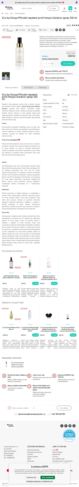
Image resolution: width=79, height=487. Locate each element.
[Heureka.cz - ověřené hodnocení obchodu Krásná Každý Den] (69, 441)
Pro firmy (55, 456)
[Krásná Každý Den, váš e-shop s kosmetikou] (2, 13)
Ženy (6, 13)
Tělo (11, 13)
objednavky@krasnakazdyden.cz (31, 414)
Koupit (35, 283)
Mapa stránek (73, 483)
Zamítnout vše (31, 477)
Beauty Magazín (57, 452)
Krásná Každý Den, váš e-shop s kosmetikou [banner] (10, 8)
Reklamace (30, 461)
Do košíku (68, 63)
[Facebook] (61, 425)
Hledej (54, 8)
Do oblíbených (10, 29)
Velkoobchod (56, 454)
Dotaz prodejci (34, 29)
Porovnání (22, 30)
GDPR (29, 459)
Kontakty (30, 454)
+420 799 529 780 (58, 414)
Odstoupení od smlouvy (34, 452)
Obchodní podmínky (33, 450)
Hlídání (45, 30)
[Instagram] (69, 425)
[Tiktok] (74, 425)
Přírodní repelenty (20, 13)
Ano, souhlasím (47, 477)
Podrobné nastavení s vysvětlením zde (39, 481)
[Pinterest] (65, 425)
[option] (11, 276)
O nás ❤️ (55, 450)
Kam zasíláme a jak (58, 459)
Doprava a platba (32, 456)
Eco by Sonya (35, 26)
